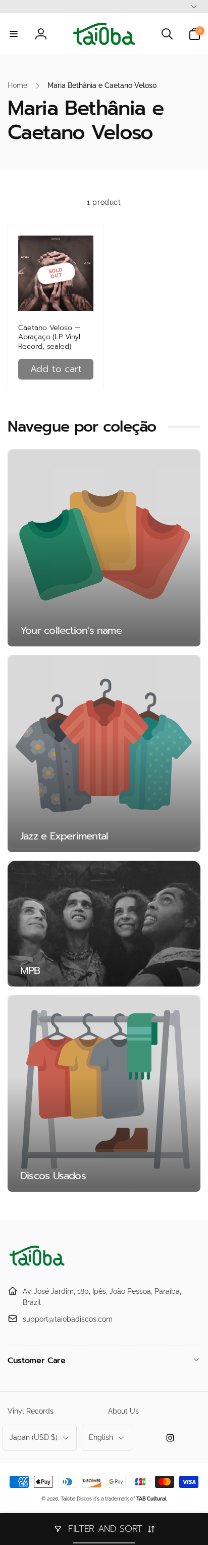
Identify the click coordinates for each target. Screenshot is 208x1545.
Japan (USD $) (34, 1437)
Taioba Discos (76, 1499)
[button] (14, 34)
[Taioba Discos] (38, 1266)
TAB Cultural (151, 1499)
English (101, 1437)
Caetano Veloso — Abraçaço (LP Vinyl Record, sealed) (49, 337)
